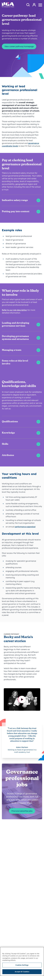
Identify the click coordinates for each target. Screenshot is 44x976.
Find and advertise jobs (22, 811)
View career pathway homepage (19, 46)
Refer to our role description (14, 310)
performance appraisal (25, 527)
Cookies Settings (21, 965)
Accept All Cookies (22, 972)
